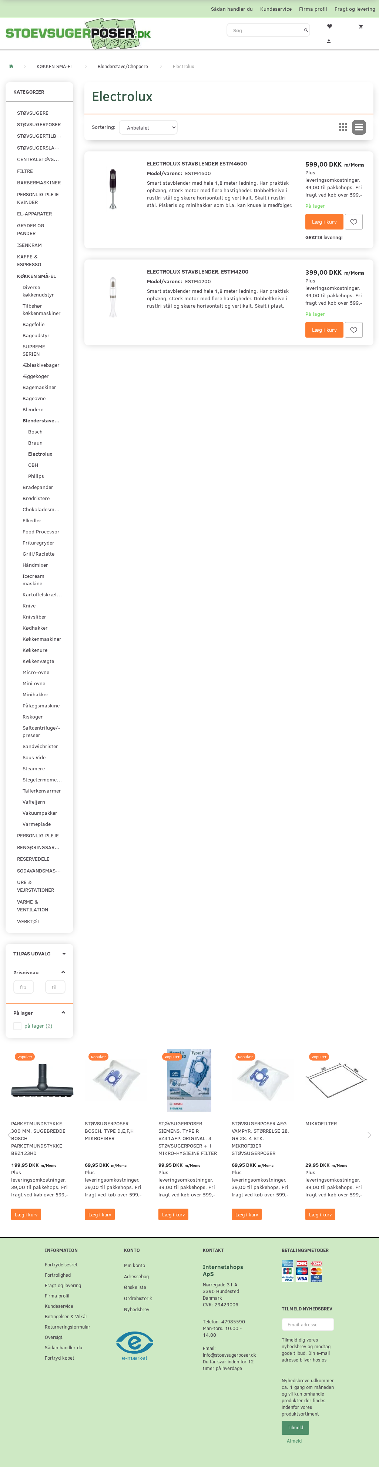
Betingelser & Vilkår (66, 1316)
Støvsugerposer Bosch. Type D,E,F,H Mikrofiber (109, 1131)
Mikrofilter (321, 1123)
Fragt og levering (355, 8)
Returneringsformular (67, 1326)
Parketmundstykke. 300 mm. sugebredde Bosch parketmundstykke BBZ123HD (38, 1138)
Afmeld (294, 1440)
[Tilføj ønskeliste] (354, 222)
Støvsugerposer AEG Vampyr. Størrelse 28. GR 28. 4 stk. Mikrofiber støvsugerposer (260, 1138)
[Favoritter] (331, 25)
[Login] (331, 40)
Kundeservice (276, 8)
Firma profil (313, 8)
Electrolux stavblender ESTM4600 (197, 163)
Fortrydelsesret (61, 1264)
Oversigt (54, 1337)
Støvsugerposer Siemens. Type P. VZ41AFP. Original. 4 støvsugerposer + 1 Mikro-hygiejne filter (187, 1138)
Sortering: (103, 126)
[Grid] (343, 127)
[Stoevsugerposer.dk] (78, 33)
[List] (359, 127)
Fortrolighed (58, 1275)
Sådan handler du (232, 8)
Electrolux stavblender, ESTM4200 (197, 271)
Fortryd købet (59, 1357)
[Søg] (306, 30)
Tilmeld (295, 1427)
